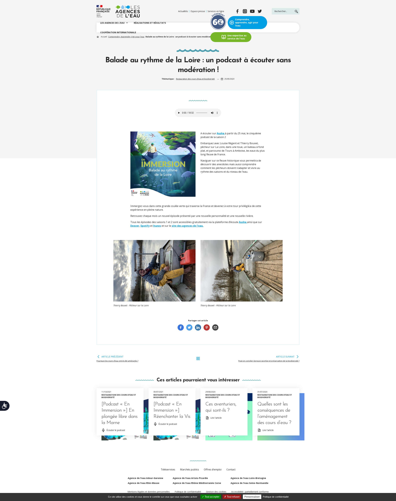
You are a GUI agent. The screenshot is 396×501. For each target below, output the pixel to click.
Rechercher (296, 11)
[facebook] (237, 11)
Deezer (134, 225)
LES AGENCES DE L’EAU (112, 22)
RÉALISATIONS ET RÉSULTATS (150, 22)
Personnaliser (252, 496)
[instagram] (244, 11)
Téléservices (168, 469)
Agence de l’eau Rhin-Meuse (143, 483)
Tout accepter (211, 496)
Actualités (183, 11)
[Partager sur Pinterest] (207, 327)
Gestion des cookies (216, 491)
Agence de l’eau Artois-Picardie (190, 478)
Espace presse (198, 11)
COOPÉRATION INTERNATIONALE (118, 32)
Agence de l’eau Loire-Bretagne (248, 478)
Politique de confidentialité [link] (276, 496)
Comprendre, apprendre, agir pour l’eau (246, 22)
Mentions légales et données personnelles (148, 491)
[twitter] (259, 11)
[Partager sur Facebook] (181, 327)
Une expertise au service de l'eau (236, 37)
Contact (230, 469)
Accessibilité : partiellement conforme (250, 491)
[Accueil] (118, 11)
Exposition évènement (218, 22)
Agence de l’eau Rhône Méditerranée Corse (197, 483)
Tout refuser (233, 496)
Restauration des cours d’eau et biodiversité (195, 79)
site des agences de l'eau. (187, 225)
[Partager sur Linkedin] (198, 327)
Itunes (157, 225)
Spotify (145, 225)
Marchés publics (189, 469)
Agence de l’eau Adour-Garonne (145, 478)
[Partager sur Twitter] (189, 327)
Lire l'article (216, 417)
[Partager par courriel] (215, 327)
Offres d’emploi (213, 469)
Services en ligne (216, 11)
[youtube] (252, 11)
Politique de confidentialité (188, 491)
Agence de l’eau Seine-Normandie (249, 483)
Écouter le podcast (115, 430)
